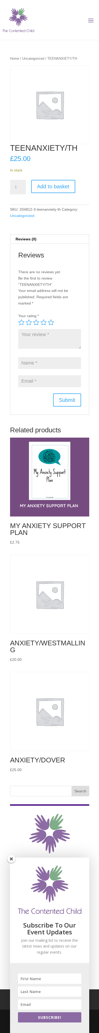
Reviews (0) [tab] (26, 239)
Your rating (28, 316)
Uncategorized (33, 58)
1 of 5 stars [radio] (21, 322)
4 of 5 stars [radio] (43, 322)
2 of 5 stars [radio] (29, 322)
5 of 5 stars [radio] (51, 322)
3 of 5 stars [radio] (36, 322)
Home (14, 58)
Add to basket (53, 186)
